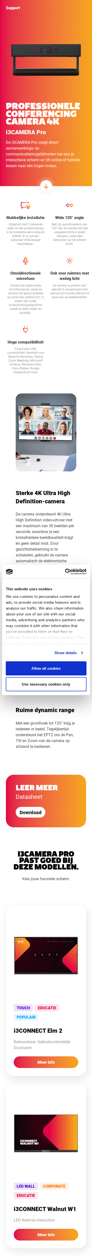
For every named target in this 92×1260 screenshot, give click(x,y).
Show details (65, 653)
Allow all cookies (46, 668)
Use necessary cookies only (46, 684)
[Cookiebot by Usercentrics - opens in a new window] (65, 572)
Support (13, 7)
